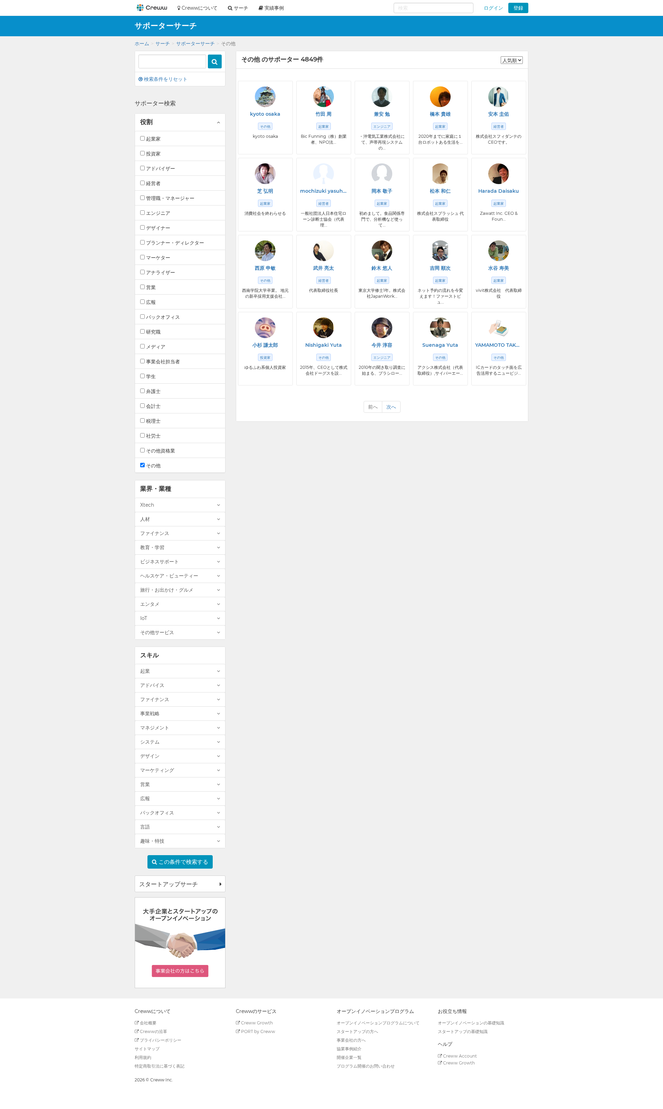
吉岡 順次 (440, 268)
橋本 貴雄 (440, 114)
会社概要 (147, 1022)
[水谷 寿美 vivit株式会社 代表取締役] (498, 250)
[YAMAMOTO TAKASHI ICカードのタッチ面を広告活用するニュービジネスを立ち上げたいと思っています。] (498, 327)
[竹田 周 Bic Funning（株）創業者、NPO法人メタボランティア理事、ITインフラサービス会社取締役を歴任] (323, 96)
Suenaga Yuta (440, 345)
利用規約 (143, 1057)
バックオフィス (162, 317)
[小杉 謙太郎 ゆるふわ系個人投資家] (265, 327)
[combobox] (433, 8)
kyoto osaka (265, 114)
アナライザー (160, 272)
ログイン (493, 8)
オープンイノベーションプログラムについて (378, 1022)
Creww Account (459, 1056)
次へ (391, 407)
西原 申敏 (265, 268)
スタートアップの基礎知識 (463, 1031)
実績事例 (273, 8)
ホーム (142, 43)
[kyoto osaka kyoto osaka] (265, 96)
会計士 (153, 406)
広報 (150, 302)
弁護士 (153, 391)
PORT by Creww (257, 1031)
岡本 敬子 (382, 191)
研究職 (153, 332)
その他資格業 (160, 451)
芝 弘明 (265, 191)
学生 (150, 376)
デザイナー (157, 228)
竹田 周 (324, 114)
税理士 (153, 421)
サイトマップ (147, 1048)
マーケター (157, 258)
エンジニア (157, 213)
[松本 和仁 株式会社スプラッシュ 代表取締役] (440, 173)
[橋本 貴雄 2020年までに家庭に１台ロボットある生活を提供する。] (440, 96)
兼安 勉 (382, 114)
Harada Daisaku (498, 191)
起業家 (153, 139)
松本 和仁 (440, 191)
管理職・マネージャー (169, 198)
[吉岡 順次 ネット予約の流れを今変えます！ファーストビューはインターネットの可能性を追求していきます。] (440, 250)
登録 (518, 8)
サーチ (162, 43)
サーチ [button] (240, 8)
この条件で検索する (182, 862)
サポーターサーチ (195, 43)
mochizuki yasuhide (323, 191)
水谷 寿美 (498, 268)
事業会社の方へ (351, 1040)
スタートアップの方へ (357, 1031)
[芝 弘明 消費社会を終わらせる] (265, 173)
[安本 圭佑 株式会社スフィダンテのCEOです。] (498, 96)
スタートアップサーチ (168, 884)
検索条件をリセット (165, 79)
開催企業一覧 (349, 1057)
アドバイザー (160, 168)
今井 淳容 (382, 345)
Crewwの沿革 (153, 1031)
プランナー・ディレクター (174, 243)
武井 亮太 (323, 268)
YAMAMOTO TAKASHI (498, 345)
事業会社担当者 (162, 361)
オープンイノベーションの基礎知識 (471, 1022)
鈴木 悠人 (382, 268)
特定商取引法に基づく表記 (159, 1066)
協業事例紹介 (349, 1048)
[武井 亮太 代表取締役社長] (323, 250)
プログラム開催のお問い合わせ (366, 1066)
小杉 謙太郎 (265, 345)
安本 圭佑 (498, 114)
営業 (150, 287)
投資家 (153, 154)
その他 (153, 465)
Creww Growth (256, 1022)
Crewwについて (199, 8)
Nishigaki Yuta (323, 345)
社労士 (153, 436)
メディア (155, 347)
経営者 (153, 183)
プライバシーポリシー (160, 1040)
